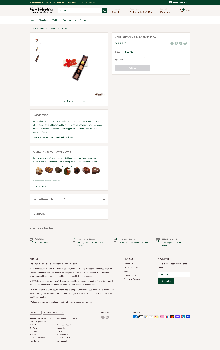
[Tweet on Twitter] (180, 43)
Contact (83, 20)
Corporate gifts (69, 20)
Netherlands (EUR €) (51, 312)
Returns (127, 271)
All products (41, 28)
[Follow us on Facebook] (102, 317)
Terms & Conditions (132, 267)
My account (166, 12)
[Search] (104, 10)
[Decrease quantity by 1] (127, 59)
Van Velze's (120, 43)
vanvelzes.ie (34, 341)
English (33, 312)
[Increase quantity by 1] (142, 59)
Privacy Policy (130, 275)
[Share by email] (185, 43)
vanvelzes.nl (62, 341)
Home (32, 20)
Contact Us (128, 264)
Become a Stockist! (132, 279)
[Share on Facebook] (172, 43)
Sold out (132, 68)
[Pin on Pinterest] (176, 43)
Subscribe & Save (180, 2)
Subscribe (166, 281)
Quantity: (119, 60)
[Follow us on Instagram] (107, 317)
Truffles (55, 20)
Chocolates (43, 20)
